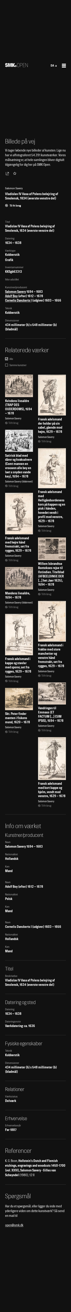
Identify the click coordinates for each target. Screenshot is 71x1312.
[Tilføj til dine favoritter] (15, 173)
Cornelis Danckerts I (18, 300)
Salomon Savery (15, 292)
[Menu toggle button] (64, 65)
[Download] (8, 173)
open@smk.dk (14, 1225)
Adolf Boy (11, 296)
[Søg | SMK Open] (16, 66)
